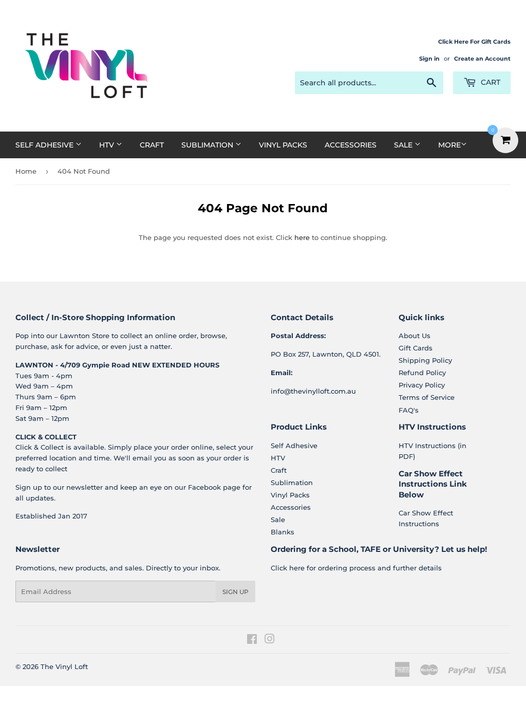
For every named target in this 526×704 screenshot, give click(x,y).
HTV (107, 145)
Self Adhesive (45, 145)
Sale (404, 145)
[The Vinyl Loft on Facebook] (252, 640)
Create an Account (482, 58)
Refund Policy (422, 372)
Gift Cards (416, 348)
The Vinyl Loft (64, 666)
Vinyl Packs (283, 145)
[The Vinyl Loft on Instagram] (270, 640)
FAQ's (409, 410)
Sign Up (235, 592)
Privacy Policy (422, 385)
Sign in (429, 58)
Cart (489, 82)
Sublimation (208, 145)
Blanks (282, 532)
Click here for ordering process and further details (356, 568)
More (449, 145)
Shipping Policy (425, 360)
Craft (152, 145)
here (302, 237)
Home (25, 171)
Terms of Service (427, 397)
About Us (414, 335)
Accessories (351, 145)
